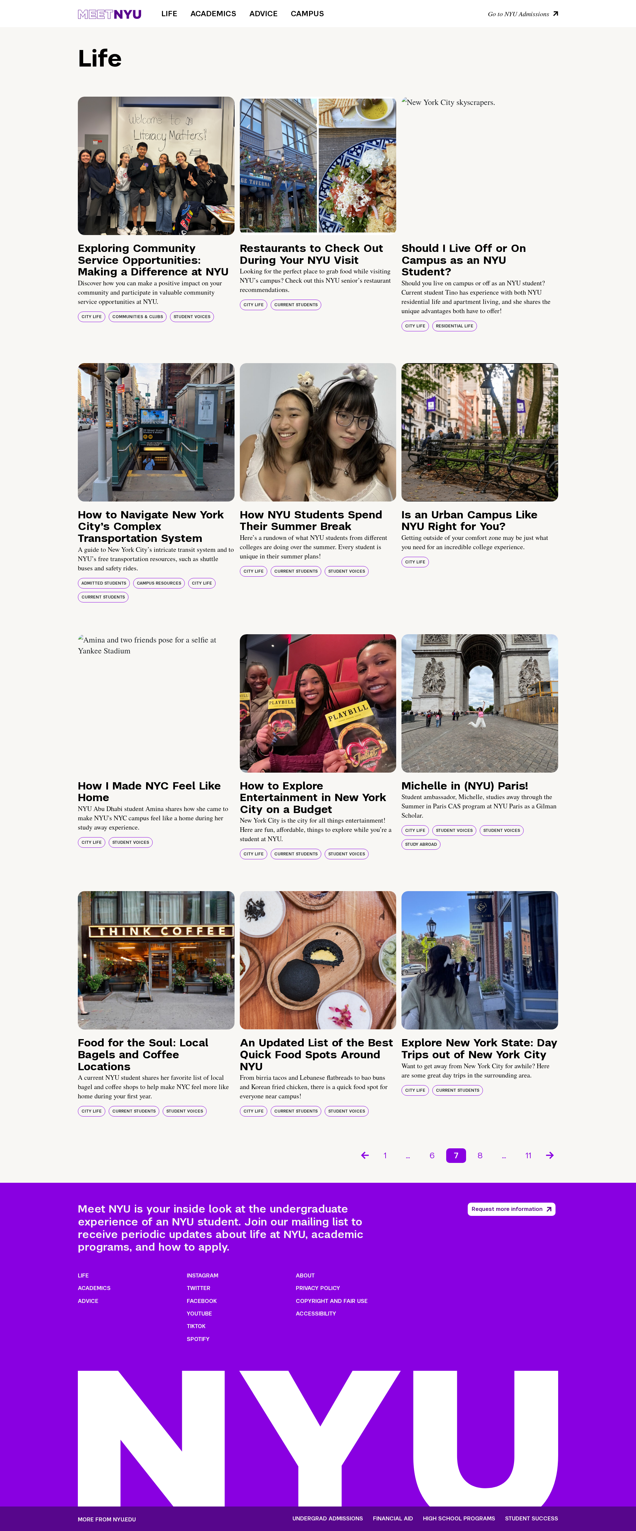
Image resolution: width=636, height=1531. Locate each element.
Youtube (199, 1313)
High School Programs (459, 1518)
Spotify (198, 1339)
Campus (307, 14)
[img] (156, 166)
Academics (213, 14)
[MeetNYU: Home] (109, 13)
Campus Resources (159, 583)
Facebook (202, 1301)
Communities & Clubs (137, 316)
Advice (263, 14)
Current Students (296, 305)
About (305, 1275)
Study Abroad (421, 844)
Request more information (507, 1209)
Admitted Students (103, 583)
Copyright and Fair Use (332, 1301)
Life (169, 14)
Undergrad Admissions (327, 1518)
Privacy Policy (318, 1288)
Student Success (531, 1518)
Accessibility (316, 1313)
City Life (91, 316)
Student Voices (192, 316)
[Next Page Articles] (550, 1154)
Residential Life (454, 326)
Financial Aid (393, 1518)
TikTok (196, 1326)
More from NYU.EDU (107, 1519)
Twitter (198, 1288)
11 (528, 1155)
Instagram (202, 1275)
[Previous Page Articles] (364, 1154)
